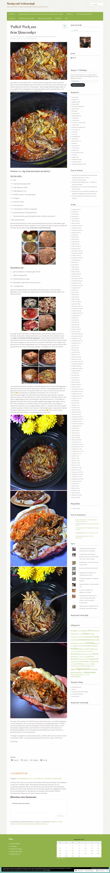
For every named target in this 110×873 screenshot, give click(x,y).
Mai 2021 (74, 350)
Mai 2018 (74, 433)
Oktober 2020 (75, 366)
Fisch (78, 637)
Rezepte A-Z (70, 14)
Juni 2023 (74, 292)
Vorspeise (93, 669)
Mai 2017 (74, 460)
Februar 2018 (75, 440)
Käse (80, 649)
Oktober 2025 (75, 228)
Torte (73, 155)
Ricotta (87, 659)
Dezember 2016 (76, 472)
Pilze (78, 656)
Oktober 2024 (75, 255)
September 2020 (76, 368)
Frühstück (74, 640)
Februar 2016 (75, 495)
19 (98, 851)
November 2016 (76, 474)
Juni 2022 (74, 320)
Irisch (72, 646)
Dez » (63, 858)
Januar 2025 (75, 248)
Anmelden (13, 846)
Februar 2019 (75, 412)
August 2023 (75, 288)
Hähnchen (97, 643)
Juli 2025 (74, 235)
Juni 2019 (74, 403)
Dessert (74, 113)
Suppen (74, 150)
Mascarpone (74, 651)
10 (85, 848)
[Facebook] (71, 58)
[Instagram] (73, 58)
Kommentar (60, 816)
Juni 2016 (74, 486)
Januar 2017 (75, 470)
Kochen (74, 120)
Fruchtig (95, 636)
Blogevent (84, 631)
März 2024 (75, 271)
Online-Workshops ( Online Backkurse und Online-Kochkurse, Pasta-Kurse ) (40, 14)
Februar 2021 (75, 357)
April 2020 (75, 380)
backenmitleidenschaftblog (35, 36)
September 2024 (76, 258)
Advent (74, 97)
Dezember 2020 (76, 361)
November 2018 (76, 419)
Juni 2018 (74, 430)
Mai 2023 (74, 294)
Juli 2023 (74, 290)
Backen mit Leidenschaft (21, 3)
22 (72, 853)
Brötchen (74, 109)
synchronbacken (76, 152)
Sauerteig (94, 661)
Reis (93, 656)
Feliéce (74, 689)
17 (85, 851)
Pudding (85, 656)
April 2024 (75, 269)
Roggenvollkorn (75, 661)
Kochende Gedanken (77, 694)
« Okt (58, 858)
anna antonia (75, 696)
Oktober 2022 (75, 311)
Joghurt (76, 646)
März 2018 (75, 437)
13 (60, 851)
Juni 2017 (74, 458)
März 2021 (75, 354)
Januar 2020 (75, 387)
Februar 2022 (75, 329)
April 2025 (75, 241)
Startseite (12, 14)
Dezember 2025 (76, 225)
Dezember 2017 (76, 444)
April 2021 (75, 352)
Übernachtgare (76, 677)
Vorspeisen (75, 162)
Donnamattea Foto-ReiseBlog (80, 691)
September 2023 (76, 285)
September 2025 (76, 230)
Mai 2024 (74, 267)
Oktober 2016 (75, 476)
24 (85, 853)
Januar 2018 (75, 442)
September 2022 (76, 313)
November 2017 (76, 446)
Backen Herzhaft (76, 106)
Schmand (73, 664)
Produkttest (75, 136)
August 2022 (75, 315)
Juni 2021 (74, 347)
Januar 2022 (75, 331)
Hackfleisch (74, 643)
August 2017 (75, 453)
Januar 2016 (75, 497)
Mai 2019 (74, 405)
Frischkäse (87, 637)
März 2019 (75, 410)
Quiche (74, 139)
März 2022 (75, 327)
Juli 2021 (74, 345)
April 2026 (75, 218)
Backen (74, 104)
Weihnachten (76, 672)
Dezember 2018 (76, 417)
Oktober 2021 (75, 338)
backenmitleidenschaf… (82, 520)
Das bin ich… (12, 18)
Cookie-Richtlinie (46, 870)
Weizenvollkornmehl (76, 675)
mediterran (80, 651)
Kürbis (83, 649)
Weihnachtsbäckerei (77, 164)
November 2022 (76, 308)
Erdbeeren (73, 637)
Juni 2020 (74, 375)
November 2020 (76, 364)
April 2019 (75, 407)
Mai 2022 (74, 322)
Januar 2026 (75, 223)
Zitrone (84, 674)
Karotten (81, 646)
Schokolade (79, 664)
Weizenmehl (90, 672)
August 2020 (75, 370)
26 (98, 853)
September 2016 (76, 479)
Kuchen (74, 125)
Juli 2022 (74, 317)
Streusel (88, 664)
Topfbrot (88, 666)
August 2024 (75, 260)
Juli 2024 (74, 262)
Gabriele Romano (76, 687)
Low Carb (26, 38)
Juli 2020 (74, 373)
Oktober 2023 (75, 283)
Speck (85, 664)
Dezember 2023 (76, 278)
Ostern (95, 653)
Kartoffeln (87, 646)
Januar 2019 (75, 414)
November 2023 (76, 281)
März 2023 (75, 299)
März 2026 (75, 221)
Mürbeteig (75, 654)
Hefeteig (89, 642)
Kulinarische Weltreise (78, 127)
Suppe (93, 664)
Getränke (74, 118)
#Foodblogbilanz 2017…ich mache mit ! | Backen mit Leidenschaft (39, 778)
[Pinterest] (75, 58)
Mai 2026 (74, 216)
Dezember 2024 (76, 251)
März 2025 (75, 244)
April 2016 (75, 490)
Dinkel (92, 634)
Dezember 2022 (76, 306)
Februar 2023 (75, 301)
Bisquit (79, 631)
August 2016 (75, 481)
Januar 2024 (75, 276)
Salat (73, 143)
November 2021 (76, 336)
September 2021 (76, 341)
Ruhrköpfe (78, 536)
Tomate (82, 666)
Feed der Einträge (15, 849)
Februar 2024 (75, 274)
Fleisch (14, 38)
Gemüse (82, 639)
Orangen (90, 654)
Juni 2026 (74, 214)
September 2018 (76, 423)
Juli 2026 (74, 212)
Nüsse (85, 654)
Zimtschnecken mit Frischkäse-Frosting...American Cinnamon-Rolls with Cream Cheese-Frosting (88, 557)
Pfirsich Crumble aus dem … (91, 533)
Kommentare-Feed (16, 851)
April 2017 (75, 463)
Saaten (81, 661)
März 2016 (75, 493)
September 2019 (76, 396)
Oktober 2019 (75, 393)
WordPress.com (15, 854)
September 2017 (76, 451)
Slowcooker (33, 38)
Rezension (75, 141)
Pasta (73, 132)
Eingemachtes (76, 115)
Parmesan (74, 657)
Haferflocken (81, 643)
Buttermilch (74, 634)
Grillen (97, 640)
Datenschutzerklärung (45, 18)
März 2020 (75, 382)
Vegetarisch (75, 159)
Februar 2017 (75, 467)
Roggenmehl (93, 659)
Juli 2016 (74, 483)
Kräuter (95, 646)
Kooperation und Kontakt (84, 14)
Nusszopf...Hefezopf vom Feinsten (88, 568)
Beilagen (74, 631)
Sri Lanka (74, 148)
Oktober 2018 (75, 421)
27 (60, 856)
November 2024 (76, 253)
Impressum (58, 18)
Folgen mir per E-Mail (77, 85)
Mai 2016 (74, 488)
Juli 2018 (74, 428)
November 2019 (76, 391)
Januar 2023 (75, 304)
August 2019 (75, 398)
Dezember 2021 (76, 334)
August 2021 (75, 343)
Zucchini (88, 674)
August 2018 (75, 426)
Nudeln (81, 654)
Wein (83, 672)
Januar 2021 (75, 359)
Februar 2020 (75, 384)
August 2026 (75, 209)
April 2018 (75, 435)
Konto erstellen (15, 843)
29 (72, 856)
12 (98, 848)
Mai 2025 (74, 239)
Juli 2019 (74, 400)
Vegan (74, 157)
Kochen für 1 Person (77, 122)
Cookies (80, 634)
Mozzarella (86, 651)
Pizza (73, 134)
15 (72, 851)
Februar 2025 (75, 246)
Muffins (91, 651)
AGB (66, 18)
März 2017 (75, 465)
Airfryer (74, 99)
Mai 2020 (74, 377)
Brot (73, 111)
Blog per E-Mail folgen (79, 70)
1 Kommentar (51, 36)
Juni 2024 (74, 264)
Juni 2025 (74, 237)
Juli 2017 (74, 456)
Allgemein (75, 102)
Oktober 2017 (75, 449)
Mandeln (95, 649)
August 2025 (75, 232)
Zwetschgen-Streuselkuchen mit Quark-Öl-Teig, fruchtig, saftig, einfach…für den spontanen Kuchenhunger (84, 177)
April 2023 (75, 297)
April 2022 (75, 324)
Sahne (86, 661)
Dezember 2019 (76, 389)
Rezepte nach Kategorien (26, 18)
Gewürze (20, 38)
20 (60, 853)
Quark (89, 657)
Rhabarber (82, 659)
